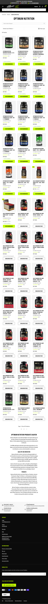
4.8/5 (34, 3)
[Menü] (2, 6)
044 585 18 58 (4, 526)
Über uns (3, 551)
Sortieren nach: (8, 28)
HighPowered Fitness (7, 598)
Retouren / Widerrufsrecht (9, 600)
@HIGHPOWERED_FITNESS (10, 585)
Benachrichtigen (24, 226)
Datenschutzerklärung (18, 600)
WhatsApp (4, 529)
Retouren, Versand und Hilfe (7, 548)
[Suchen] (44, 23)
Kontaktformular (5, 534)
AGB (2, 600)
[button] (36, 6)
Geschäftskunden (5, 556)
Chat (3, 531)
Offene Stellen (4, 558)
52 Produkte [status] (4, 32)
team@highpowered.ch (6, 521)
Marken (8, 14)
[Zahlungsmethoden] (24, 590)
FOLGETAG (30, 1)
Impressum (25, 600)
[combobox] (24, 9)
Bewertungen (4, 553)
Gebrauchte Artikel (5, 561)
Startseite (4, 14)
